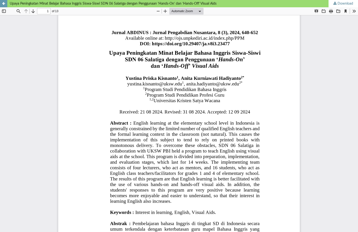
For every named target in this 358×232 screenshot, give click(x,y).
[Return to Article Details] (3, 3)
